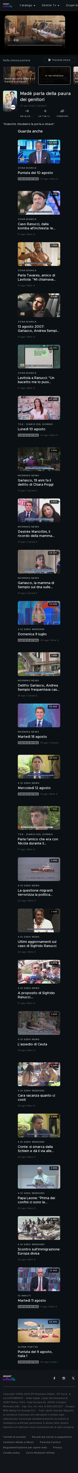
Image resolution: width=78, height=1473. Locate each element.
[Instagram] (64, 1378)
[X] (73, 1378)
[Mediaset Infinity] (7, 5)
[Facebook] (54, 1378)
